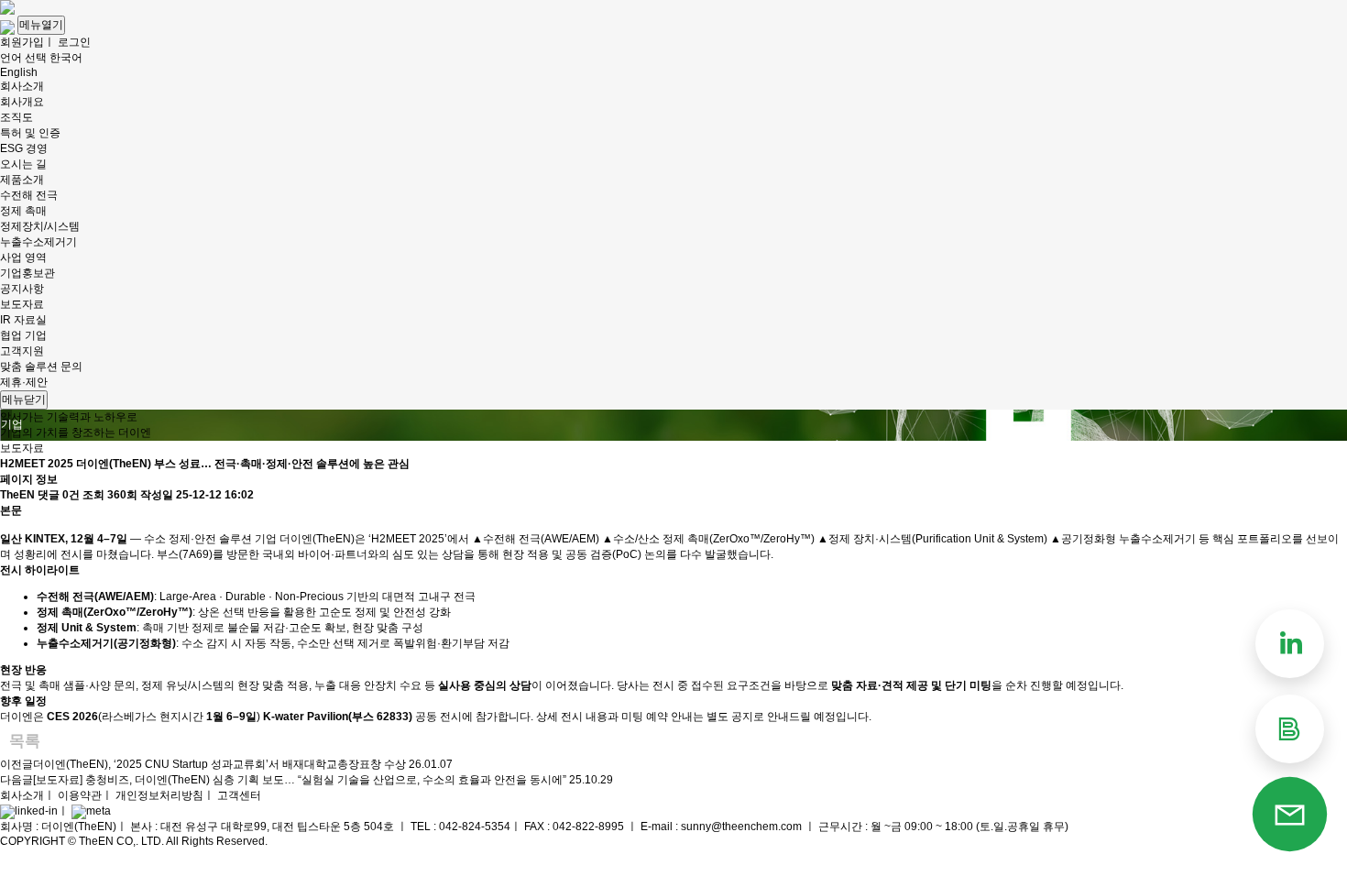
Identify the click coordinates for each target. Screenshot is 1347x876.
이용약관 (80, 795)
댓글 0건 (59, 494)
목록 (24, 741)
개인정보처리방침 (159, 795)
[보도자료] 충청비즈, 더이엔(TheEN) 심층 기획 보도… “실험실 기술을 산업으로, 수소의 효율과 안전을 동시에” (299, 779)
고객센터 (239, 795)
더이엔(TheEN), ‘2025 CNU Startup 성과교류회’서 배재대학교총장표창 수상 (219, 764)
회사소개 (22, 795)
